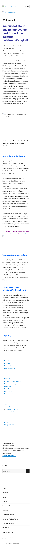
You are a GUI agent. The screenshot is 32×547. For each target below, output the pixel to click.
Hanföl (4, 501)
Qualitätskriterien (7, 532)
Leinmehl (7, 379)
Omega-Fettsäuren (9, 425)
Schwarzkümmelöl (8, 515)
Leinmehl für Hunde (12, 409)
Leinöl (6, 422)
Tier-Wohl (7, 404)
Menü (27, 6)
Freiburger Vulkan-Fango (10, 519)
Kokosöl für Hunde (11, 412)
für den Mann (8, 391)
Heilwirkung (7, 386)
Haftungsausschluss (9, 368)
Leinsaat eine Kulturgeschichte (13, 394)
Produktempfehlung (8, 523)
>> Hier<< (26, 234)
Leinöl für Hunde (11, 407)
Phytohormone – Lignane (11, 384)
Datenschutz (7, 366)
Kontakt (6, 361)
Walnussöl (6, 506)
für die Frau (7, 389)
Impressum (7, 363)
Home (4, 488)
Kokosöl (5, 510)
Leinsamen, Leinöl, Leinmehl (12, 381)
